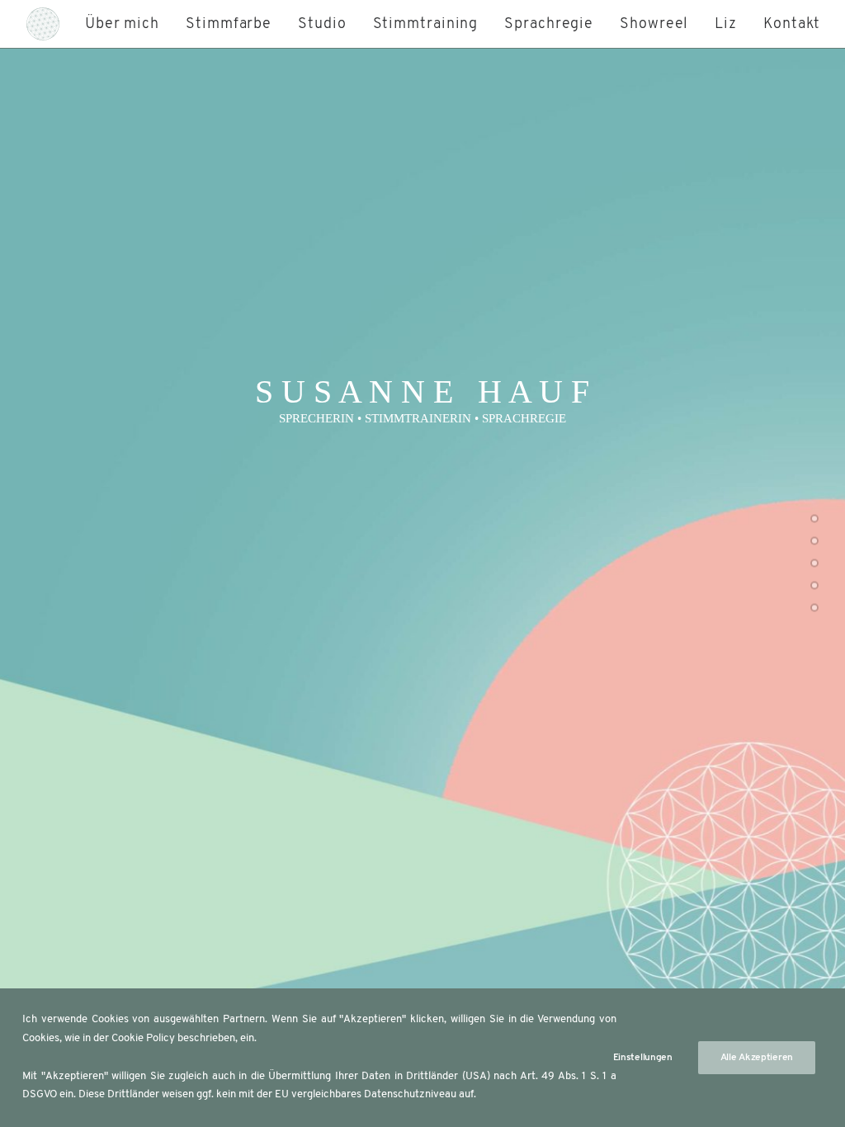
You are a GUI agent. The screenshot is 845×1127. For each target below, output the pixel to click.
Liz (726, 24)
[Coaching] (814, 587)
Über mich (122, 24)
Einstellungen (643, 1058)
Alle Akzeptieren (756, 1058)
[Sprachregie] (814, 609)
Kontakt (791, 24)
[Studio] (814, 565)
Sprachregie (548, 24)
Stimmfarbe (228, 24)
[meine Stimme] (814, 542)
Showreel (654, 24)
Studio (322, 24)
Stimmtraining (426, 24)
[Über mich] (814, 520)
